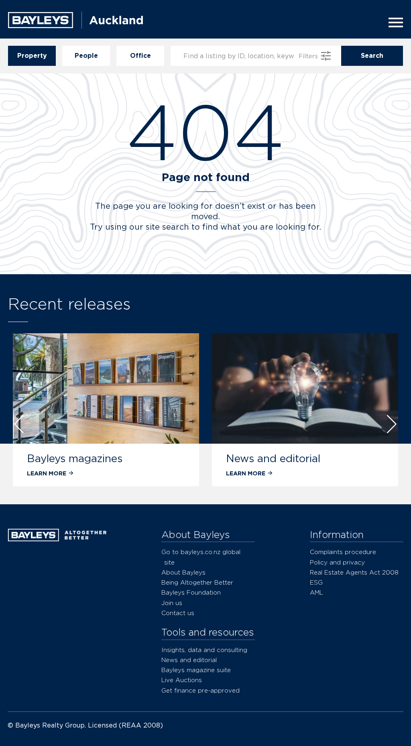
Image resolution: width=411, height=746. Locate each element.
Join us (171, 603)
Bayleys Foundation (191, 592)
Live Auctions (181, 680)
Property (32, 55)
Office (140, 55)
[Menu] (393, 22)
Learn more (184, 473)
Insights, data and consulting (204, 650)
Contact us (177, 613)
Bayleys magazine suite (196, 670)
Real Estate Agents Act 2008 (354, 572)
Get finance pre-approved (200, 690)
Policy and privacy (337, 562)
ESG (316, 582)
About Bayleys (183, 572)
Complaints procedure (343, 552)
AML (316, 592)
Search (372, 55)
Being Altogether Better (197, 582)
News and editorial (212, 458)
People (86, 55)
